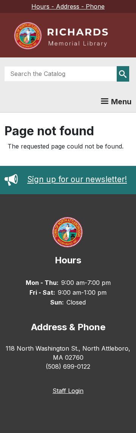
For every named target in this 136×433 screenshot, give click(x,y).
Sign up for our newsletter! (77, 179)
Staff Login (68, 390)
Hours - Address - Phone (68, 6)
